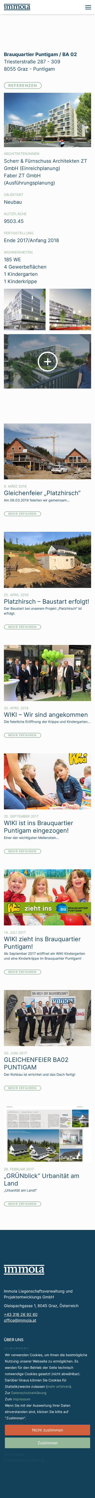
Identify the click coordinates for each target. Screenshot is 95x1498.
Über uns (13, 1339)
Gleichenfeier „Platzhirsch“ (42, 493)
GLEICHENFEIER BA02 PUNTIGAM (36, 1063)
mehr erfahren (58, 1386)
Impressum (21, 1399)
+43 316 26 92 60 (21, 1314)
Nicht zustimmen (47, 1430)
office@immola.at (20, 1320)
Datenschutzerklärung (29, 1392)
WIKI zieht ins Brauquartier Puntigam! (42, 943)
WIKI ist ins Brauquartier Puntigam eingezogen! (38, 827)
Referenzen (22, 85)
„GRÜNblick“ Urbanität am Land (41, 1179)
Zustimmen (48, 1443)
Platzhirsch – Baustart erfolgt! (46, 601)
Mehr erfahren (22, 514)
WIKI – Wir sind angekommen (46, 714)
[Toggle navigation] (88, 6)
